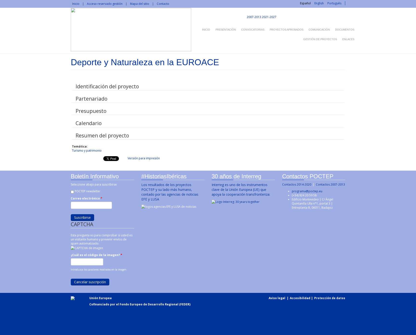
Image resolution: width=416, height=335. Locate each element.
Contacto (163, 4)
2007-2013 (253, 17)
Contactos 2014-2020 (296, 184)
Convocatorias (252, 29)
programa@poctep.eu (307, 191)
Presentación (225, 29)
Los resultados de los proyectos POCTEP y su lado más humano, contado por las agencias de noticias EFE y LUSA (169, 191)
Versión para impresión (144, 158)
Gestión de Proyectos (320, 39)
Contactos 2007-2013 (330, 184)
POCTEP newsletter (87, 191)
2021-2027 (269, 17)
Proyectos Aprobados (286, 29)
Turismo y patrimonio (87, 150)
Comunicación (319, 29)
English (319, 3)
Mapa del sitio (139, 4)
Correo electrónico (86, 198)
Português (334, 3)
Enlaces (348, 39)
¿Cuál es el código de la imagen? (96, 255)
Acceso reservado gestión (105, 4)
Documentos (344, 29)
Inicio (75, 4)
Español (305, 3)
